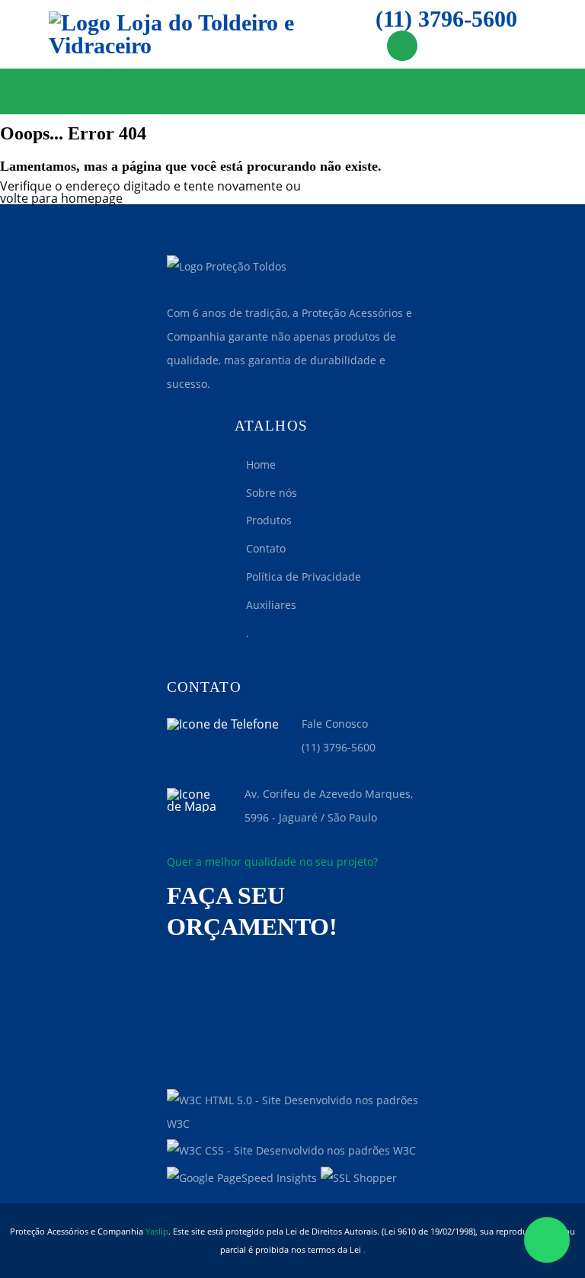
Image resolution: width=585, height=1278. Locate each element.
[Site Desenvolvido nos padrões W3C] (292, 1112)
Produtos (269, 520)
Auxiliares (271, 604)
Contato (266, 548)
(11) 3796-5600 (446, 19)
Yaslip (156, 1231)
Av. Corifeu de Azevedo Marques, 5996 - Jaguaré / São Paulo (329, 805)
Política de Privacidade (303, 576)
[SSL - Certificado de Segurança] (359, 1178)
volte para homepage (61, 198)
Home (261, 464)
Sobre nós (271, 492)
